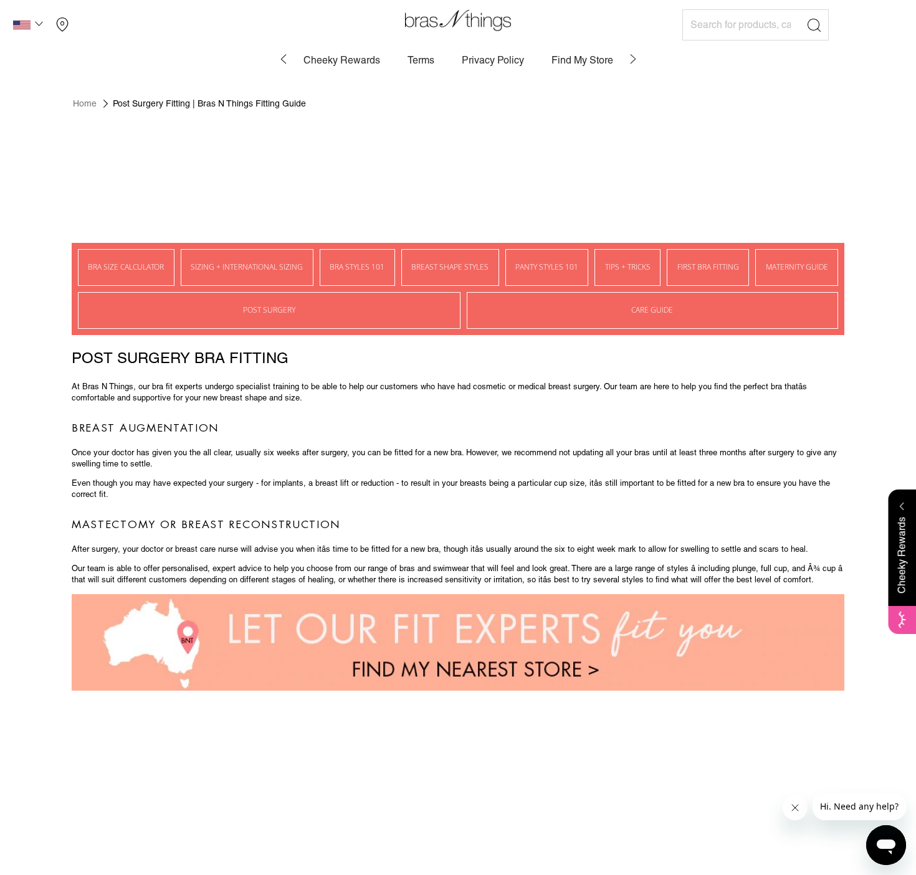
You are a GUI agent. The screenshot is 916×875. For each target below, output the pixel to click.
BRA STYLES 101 (357, 267)
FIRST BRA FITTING (708, 267)
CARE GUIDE (652, 310)
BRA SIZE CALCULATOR (126, 267)
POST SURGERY (269, 310)
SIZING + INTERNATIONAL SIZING (247, 267)
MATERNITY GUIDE (797, 267)
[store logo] (458, 20)
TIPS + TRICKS (628, 267)
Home (85, 103)
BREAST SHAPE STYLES (450, 267)
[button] (29, 26)
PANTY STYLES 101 (546, 267)
